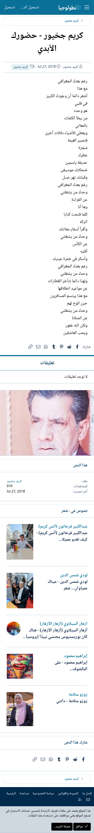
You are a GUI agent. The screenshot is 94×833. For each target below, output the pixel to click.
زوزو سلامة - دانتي (71, 701)
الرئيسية (11, 793)
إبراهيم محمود (75, 656)
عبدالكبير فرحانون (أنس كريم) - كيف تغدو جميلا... (61, 536)
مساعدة (24, 793)
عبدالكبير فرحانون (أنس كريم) (62, 526)
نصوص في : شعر (74, 511)
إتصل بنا (87, 793)
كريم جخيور (70, 67)
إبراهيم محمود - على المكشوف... (70, 666)
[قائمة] (87, 7)
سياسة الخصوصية (43, 793)
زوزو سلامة (78, 694)
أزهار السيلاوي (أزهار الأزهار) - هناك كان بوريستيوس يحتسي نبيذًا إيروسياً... (55, 634)
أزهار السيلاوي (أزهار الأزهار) (63, 624)
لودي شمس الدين (73, 575)
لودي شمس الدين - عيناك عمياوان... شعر (67, 585)
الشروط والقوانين (68, 793)
